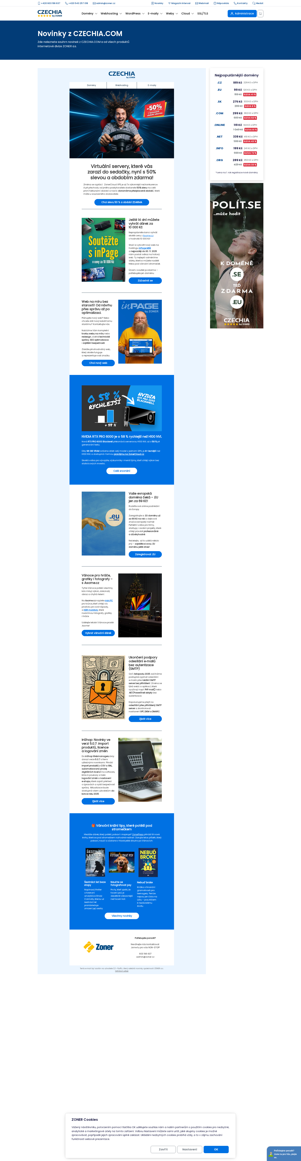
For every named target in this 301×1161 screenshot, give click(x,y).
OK (216, 1149)
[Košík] (260, 13)
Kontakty (242, 3)
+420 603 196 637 (50, 3)
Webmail (203, 3)
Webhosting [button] (109, 13)
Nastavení (189, 1149)
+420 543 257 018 (78, 3)
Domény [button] (87, 13)
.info (219, 148)
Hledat (259, 3)
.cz (219, 83)
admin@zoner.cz (105, 3)
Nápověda (222, 3)
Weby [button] (170, 13)
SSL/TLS (202, 13)
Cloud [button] (185, 13)
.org (219, 160)
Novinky (158, 3)
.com (219, 113)
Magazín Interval (180, 3)
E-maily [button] (153, 13)
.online (219, 125)
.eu (219, 90)
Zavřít (163, 1149)
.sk (219, 102)
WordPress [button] (133, 13)
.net (219, 137)
